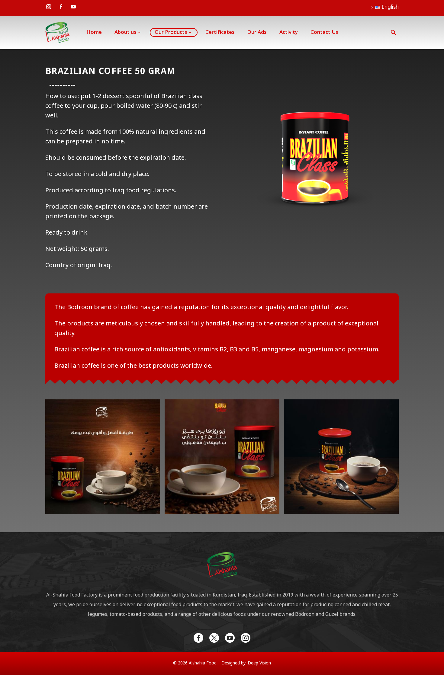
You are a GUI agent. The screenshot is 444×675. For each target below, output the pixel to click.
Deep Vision (259, 663)
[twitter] (214, 638)
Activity (288, 32)
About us (125, 32)
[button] (393, 32)
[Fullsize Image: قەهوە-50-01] (341, 456)
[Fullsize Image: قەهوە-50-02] (102, 456)
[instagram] (245, 638)
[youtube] (230, 638)
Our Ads (257, 32)
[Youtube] (73, 6)
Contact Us (324, 32)
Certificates (220, 32)
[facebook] (198, 638)
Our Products (171, 32)
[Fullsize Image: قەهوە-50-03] (222, 456)
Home (94, 32)
